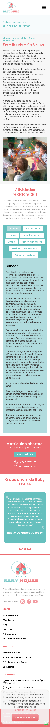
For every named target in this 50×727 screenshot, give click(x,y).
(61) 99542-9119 (27, 466)
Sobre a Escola (10, 615)
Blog (5, 624)
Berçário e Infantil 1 (12, 652)
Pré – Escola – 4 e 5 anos (15, 662)
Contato (7, 629)
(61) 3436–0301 (27, 461)
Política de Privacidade (25, 710)
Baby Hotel (8, 667)
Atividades (8, 620)
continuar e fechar (25, 717)
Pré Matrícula (10, 634)
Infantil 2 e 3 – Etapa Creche (17, 657)
